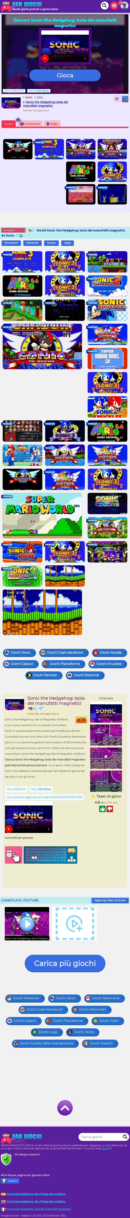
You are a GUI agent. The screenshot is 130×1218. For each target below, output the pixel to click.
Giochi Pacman (45, 675)
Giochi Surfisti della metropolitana (46, 1043)
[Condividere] (125, 99)
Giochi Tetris (84, 1032)
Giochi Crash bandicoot (65, 652)
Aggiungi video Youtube (110, 900)
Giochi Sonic (20, 652)
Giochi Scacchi (101, 1043)
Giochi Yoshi (109, 1021)
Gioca (65, 75)
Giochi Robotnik (86, 675)
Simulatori (11, 242)
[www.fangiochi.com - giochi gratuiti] (22, 1138)
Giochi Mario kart (92, 1009)
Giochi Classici (22, 664)
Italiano (12, 1180)
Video (53, 124)
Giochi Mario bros (105, 998)
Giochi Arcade (111, 652)
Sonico (51, 242)
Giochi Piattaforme (65, 664)
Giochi (8, 124)
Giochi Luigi (48, 1032)
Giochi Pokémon (26, 998)
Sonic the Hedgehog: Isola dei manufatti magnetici (39, 1209)
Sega (67, 242)
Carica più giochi (65, 963)
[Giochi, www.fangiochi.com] (22, 6)
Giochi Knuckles (109, 664)
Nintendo (32, 242)
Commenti (30, 124)
